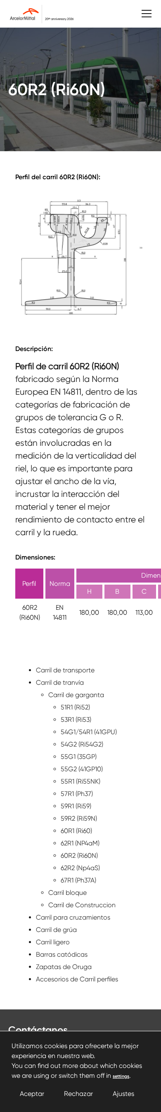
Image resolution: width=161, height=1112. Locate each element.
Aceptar (32, 1094)
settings (121, 1076)
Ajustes (123, 1094)
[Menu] (142, 14)
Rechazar (78, 1094)
